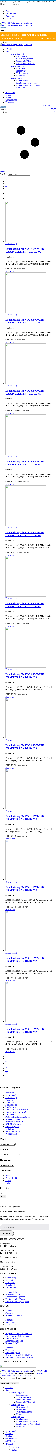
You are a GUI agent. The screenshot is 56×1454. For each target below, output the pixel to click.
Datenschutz (10, 1325)
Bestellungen (11, 1285)
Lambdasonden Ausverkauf (28, 85)
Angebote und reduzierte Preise (18, 1333)
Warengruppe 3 (17, 78)
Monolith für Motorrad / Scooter (19, 1357)
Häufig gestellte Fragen (15, 1299)
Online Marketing (7, 1376)
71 (6, 191)
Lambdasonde (11, 1338)
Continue (14, 1383)
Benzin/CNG (11, 1178)
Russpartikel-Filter (13, 1343)
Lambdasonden (22, 80)
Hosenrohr (10, 1350)
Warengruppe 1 (17, 54)
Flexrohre (20, 75)
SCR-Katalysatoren (24, 59)
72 (6, 193)
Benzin (8, 1176)
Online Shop (10, 1278)
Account (9, 1280)
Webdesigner (25, 1376)
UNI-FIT (9, 49)
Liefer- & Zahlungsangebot (17, 1301)
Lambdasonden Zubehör (26, 83)
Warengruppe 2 (17, 66)
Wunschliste (10, 13)
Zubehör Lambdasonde (15, 1341)
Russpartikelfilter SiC (25, 63)
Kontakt (8, 97)
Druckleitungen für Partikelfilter (19, 1355)
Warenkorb (10, 16)
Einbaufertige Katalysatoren (17, 1336)
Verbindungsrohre (24, 73)
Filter (3, 1196)
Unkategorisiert (12, 1129)
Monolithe (20, 88)
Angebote (9, 1093)
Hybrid (8, 1183)
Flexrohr (9, 1348)
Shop (7, 51)
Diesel (8, 1180)
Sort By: (4, 174)
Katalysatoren (22, 56)
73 (6, 196)
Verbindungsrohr (12, 1131)
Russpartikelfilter (23, 61)
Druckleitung (22, 68)
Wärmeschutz (11, 1134)
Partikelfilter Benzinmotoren (17, 1117)
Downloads (10, 102)
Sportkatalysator (12, 1126)
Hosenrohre (21, 71)
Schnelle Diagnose (13, 1294)
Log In (8, 18)
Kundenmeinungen (13, 1315)
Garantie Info (11, 100)
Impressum (10, 1322)
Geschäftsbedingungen (15, 1297)
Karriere (9, 1313)
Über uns (9, 95)
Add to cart (10, 271)
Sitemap (39, 1373)
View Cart (5, 1383)
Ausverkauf (10, 92)
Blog (7, 11)
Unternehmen (11, 1310)
